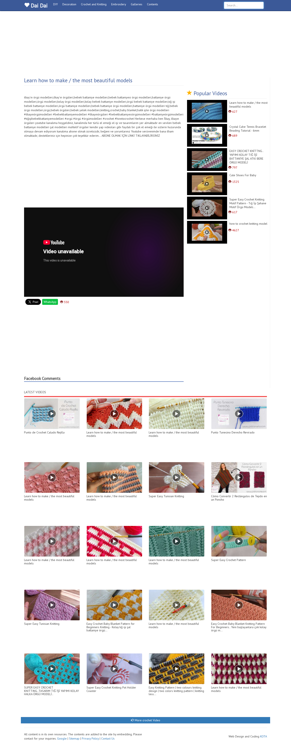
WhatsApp (50, 302)
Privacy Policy (90, 738)
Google (62, 738)
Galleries (136, 4)
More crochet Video (147, 720)
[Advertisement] (145, 45)
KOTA (263, 736)
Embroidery (118, 4)
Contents (152, 4)
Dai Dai (38, 5)
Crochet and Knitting (94, 4)
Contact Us (108, 738)
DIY (55, 4)
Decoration (69, 4)
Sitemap (74, 738)
